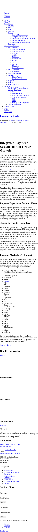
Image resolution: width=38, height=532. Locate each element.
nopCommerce (4, 122)
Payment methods (9, 116)
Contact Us (7, 478)
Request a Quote (9, 476)
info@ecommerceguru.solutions (10, 453)
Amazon (7, 281)
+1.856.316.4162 (10, 450)
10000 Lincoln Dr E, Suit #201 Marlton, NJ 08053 (10, 445)
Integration (7, 474)
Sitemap (6, 483)
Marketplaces (8, 470)
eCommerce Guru (7, 170)
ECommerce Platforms (21, 120)
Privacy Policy (8, 479)
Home (11, 120)
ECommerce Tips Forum (12, 481)
